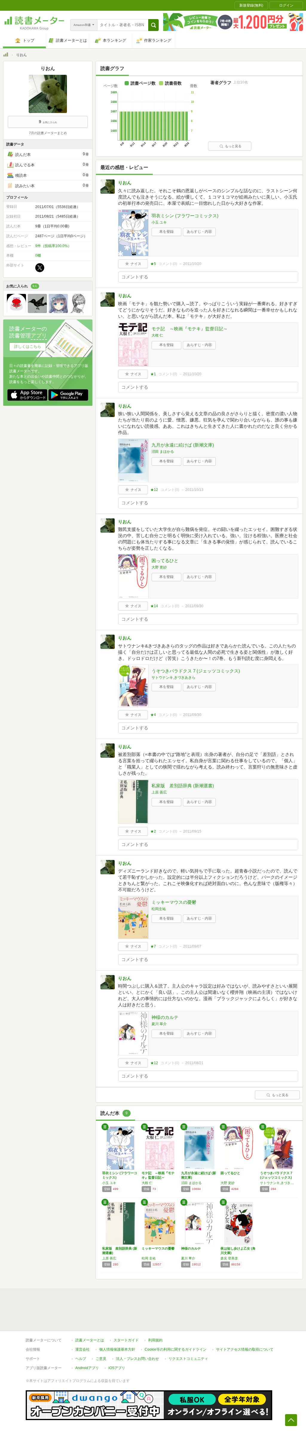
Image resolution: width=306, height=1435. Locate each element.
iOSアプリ (116, 1368)
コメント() (167, 264)
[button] (153, 25)
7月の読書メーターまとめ (48, 133)
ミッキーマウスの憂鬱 (174, 902)
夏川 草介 (159, 1024)
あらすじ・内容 (199, 232)
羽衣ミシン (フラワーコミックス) (185, 215)
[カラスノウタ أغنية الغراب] (37, 311)
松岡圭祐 (159, 909)
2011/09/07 (192, 946)
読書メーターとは (89, 1340)
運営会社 (82, 1349)
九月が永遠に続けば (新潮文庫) (183, 444)
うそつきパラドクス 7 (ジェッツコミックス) (196, 670)
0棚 (38, 255)
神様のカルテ (165, 1017)
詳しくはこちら (27, 346)
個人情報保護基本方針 (117, 1349)
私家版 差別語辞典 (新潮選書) (183, 785)
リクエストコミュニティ (188, 1358)
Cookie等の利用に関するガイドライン (175, 1349)
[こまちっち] (16, 311)
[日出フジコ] (79, 311)
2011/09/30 (194, 606)
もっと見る (233, 146)
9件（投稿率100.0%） (53, 246)
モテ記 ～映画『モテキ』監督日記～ (190, 328)
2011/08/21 (194, 1063)
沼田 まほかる (163, 452)
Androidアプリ (87, 1368)
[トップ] (5, 55)
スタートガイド (126, 1340)
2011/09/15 (192, 831)
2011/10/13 (194, 490)
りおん (124, 182)
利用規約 (155, 1340)
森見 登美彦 (229, 1258)
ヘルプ (80, 1358)
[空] (58, 311)
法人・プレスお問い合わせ (137, 1358)
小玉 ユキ (159, 222)
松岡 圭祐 (149, 1258)
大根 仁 (157, 335)
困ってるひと (165, 560)
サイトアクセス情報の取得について (244, 1349)
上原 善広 (159, 792)
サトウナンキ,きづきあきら (173, 677)
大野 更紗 (159, 567)
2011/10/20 (192, 264)
